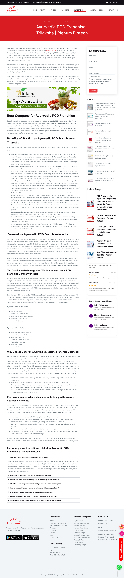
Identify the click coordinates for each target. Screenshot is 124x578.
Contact (110, 10)
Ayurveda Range (79, 540)
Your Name (92, 56)
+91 (23, 2)
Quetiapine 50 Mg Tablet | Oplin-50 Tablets (103, 165)
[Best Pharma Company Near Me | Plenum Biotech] (90, 255)
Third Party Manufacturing (59, 525)
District (91, 67)
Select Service (94, 73)
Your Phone (93, 61)
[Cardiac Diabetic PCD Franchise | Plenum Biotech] (90, 218)
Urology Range (79, 530)
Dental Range (78, 542)
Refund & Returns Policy (58, 555)
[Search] (117, 10)
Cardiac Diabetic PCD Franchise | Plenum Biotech (106, 218)
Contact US (54, 537)
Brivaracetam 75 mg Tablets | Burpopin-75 (105, 172)
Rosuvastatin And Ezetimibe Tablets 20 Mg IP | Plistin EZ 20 (104, 180)
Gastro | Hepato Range (82, 535)
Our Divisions (79, 10)
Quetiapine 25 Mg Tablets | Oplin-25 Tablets (104, 157)
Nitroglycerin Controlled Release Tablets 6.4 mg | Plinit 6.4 (103, 140)
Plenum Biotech (51, 50)
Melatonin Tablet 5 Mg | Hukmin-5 (103, 132)
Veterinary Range (80, 545)
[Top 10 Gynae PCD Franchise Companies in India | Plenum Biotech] (90, 231)
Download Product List (121, 549)
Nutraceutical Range (81, 528)
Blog (101, 10)
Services (52, 10)
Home (34, 10)
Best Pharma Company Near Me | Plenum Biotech (106, 255)
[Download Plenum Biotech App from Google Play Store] (14, 537)
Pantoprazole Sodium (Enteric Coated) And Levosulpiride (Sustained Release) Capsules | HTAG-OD (105, 106)
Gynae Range (78, 521)
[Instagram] (110, 2)
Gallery (92, 10)
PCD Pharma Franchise (58, 523)
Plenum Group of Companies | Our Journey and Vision (104, 243)
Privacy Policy (55, 552)
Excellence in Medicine (12, 13)
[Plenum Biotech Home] (14, 520)
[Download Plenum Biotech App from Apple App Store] (31, 537)
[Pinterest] (117, 2)
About (42, 10)
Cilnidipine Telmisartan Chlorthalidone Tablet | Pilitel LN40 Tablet (104, 149)
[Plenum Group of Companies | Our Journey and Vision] (90, 244)
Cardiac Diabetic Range (82, 523)
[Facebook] (107, 2)
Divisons (53, 530)
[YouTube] (113, 2)
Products (65, 10)
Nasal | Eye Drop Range (82, 537)
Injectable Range (79, 525)
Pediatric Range (79, 533)
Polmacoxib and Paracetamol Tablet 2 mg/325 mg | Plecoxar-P (104, 116)
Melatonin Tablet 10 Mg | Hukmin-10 (103, 124)
